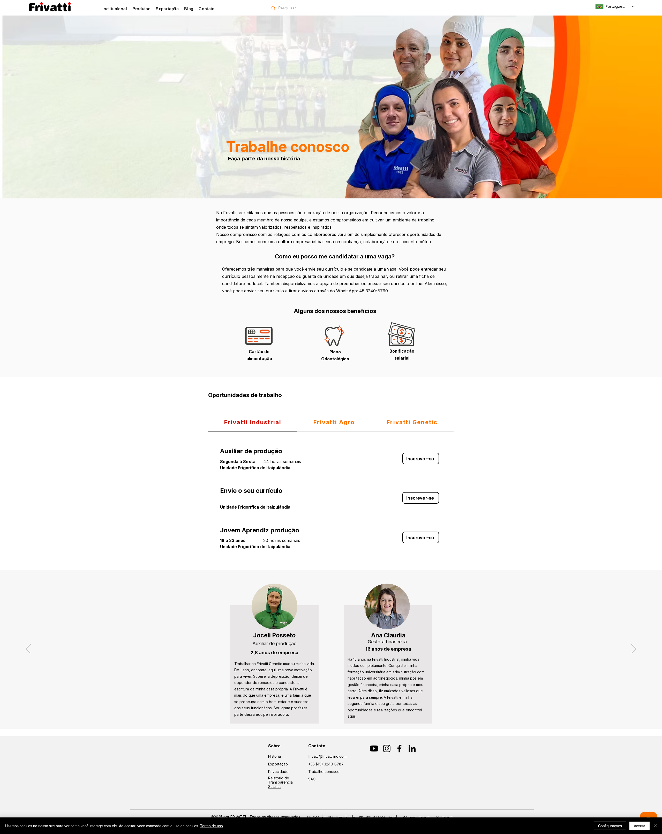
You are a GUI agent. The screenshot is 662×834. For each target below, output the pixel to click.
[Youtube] (374, 748)
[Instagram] (387, 748)
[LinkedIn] (412, 748)
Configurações (610, 825)
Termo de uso (211, 825)
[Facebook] (399, 748)
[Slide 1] (328, 716)
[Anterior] (28, 107)
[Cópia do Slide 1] (333, 716)
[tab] (252, 422)
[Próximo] (633, 107)
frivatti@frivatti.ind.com (327, 756)
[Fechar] (656, 826)
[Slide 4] (331, 185)
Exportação (278, 764)
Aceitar (639, 825)
